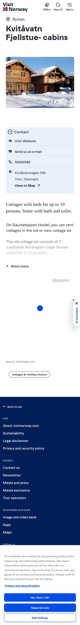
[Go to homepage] (15, 7)
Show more (20, 266)
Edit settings (40, 617)
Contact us (11, 467)
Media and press (16, 482)
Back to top (14, 406)
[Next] (68, 82)
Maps (7, 532)
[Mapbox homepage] (60, 280)
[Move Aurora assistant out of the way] (73, 300)
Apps (7, 524)
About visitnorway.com (21, 425)
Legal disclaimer (15, 440)
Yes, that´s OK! (40, 597)
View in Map (25, 185)
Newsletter (12, 475)
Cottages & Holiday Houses (29, 374)
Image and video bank (19, 517)
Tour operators (14, 497)
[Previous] (12, 82)
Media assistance (16, 490)
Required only (40, 607)
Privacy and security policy (23, 448)
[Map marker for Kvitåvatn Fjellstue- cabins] (40, 308)
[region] (40, 585)
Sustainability (13, 433)
